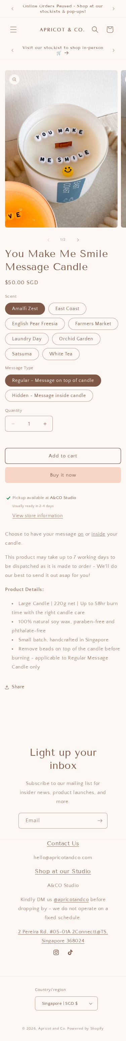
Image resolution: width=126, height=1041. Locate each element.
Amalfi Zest (25, 308)
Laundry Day (27, 339)
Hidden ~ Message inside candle (49, 395)
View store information (37, 515)
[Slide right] (78, 240)
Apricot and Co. (52, 1029)
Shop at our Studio (63, 871)
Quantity (13, 410)
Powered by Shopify (85, 1029)
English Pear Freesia (35, 324)
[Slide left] (48, 240)
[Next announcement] (113, 8)
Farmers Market (93, 324)
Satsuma (22, 354)
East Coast (67, 308)
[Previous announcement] (12, 8)
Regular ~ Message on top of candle (53, 380)
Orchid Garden (76, 339)
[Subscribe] (99, 821)
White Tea (61, 354)
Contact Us (63, 843)
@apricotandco (71, 899)
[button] (13, 29)
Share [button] (18, 687)
